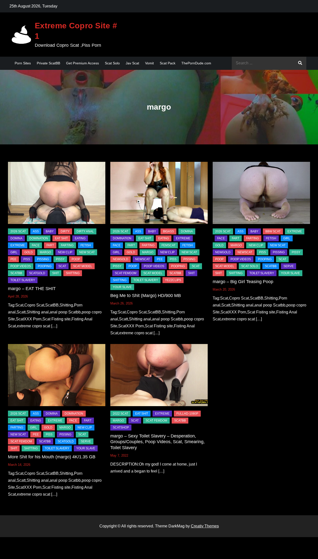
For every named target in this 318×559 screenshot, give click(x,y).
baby (50, 231)
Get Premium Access (82, 63)
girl (13, 252)
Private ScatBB (48, 63)
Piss (26, 259)
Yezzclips (173, 280)
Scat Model (82, 266)
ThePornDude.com (196, 63)
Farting (67, 245)
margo (45, 252)
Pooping (44, 266)
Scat (62, 266)
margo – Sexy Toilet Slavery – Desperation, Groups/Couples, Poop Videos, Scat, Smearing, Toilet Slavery (157, 441)
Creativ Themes (205, 526)
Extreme (17, 245)
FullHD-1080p (187, 413)
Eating (80, 238)
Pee (13, 259)
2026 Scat (18, 231)
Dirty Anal (85, 231)
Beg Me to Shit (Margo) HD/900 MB (145, 295)
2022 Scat (120, 413)
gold (28, 252)
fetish (85, 245)
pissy (60, 259)
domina (16, 238)
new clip (65, 252)
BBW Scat (272, 231)
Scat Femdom (125, 273)
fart (50, 245)
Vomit (149, 63)
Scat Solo (112, 63)
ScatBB (16, 273)
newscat (142, 259)
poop (76, 259)
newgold (120, 259)
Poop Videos (20, 266)
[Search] (300, 63)
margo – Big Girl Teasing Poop (243, 281)
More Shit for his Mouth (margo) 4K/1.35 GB (51, 456)
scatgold (37, 273)
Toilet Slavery (22, 280)
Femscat (168, 245)
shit (55, 273)
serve (288, 266)
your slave (122, 287)
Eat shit (61, 238)
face (36, 245)
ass (36, 231)
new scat (87, 252)
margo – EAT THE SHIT (32, 288)
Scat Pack (167, 63)
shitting (73, 273)
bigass (168, 231)
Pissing (43, 259)
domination (38, 238)
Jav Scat (132, 63)
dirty (65, 231)
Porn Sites (23, 63)
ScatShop (121, 427)
